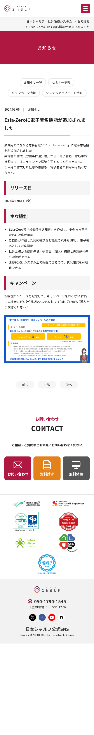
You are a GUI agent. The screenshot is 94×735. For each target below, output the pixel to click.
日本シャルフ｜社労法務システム (49, 21)
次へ (69, 384)
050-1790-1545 (50, 601)
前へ (25, 384)
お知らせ (83, 21)
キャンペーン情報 (24, 93)
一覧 (47, 384)
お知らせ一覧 (33, 82)
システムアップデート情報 (64, 93)
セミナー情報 (61, 82)
